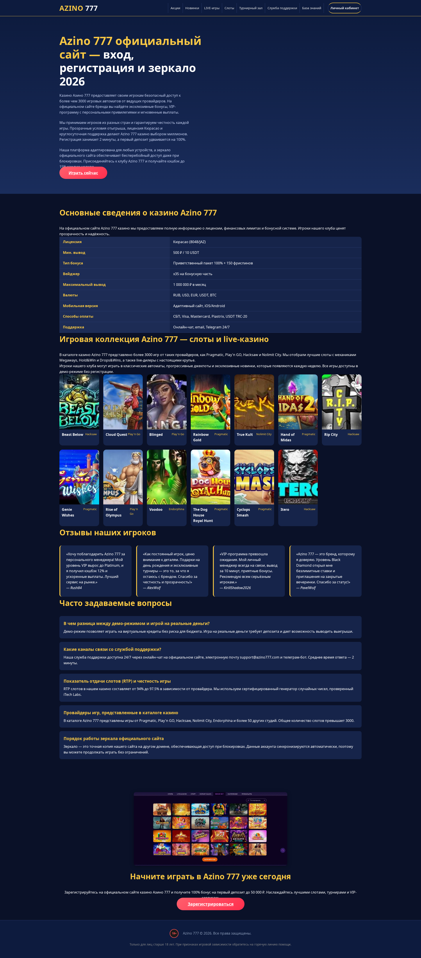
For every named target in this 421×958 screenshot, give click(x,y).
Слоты (229, 8)
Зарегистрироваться (211, 904)
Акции (175, 8)
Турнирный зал (250, 8)
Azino (78, 8)
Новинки (192, 8)
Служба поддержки (282, 8)
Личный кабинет (344, 8)
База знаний (311, 8)
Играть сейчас (83, 172)
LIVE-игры (211, 8)
